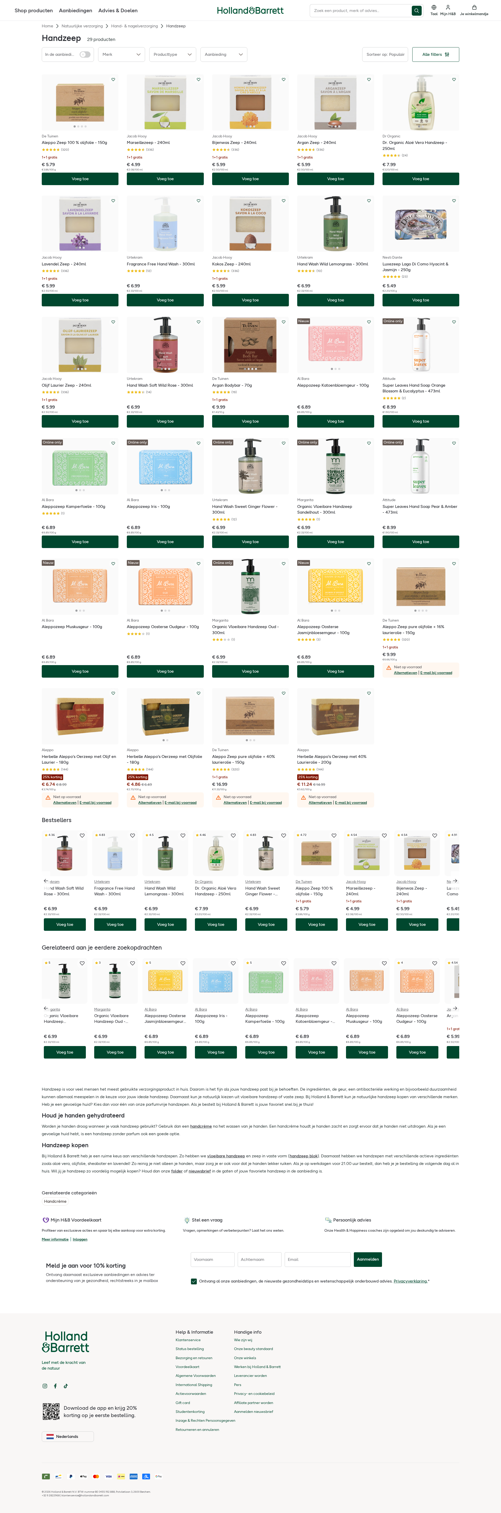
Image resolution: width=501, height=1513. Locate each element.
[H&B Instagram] (45, 1386)
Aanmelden (368, 1259)
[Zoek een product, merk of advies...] (418, 10)
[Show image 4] (86, 126)
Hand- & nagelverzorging (134, 25)
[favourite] (82, 835)
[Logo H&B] (250, 12)
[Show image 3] (82, 126)
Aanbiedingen (75, 10)
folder (177, 1171)
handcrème (201, 1126)
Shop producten (34, 10)
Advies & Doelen (118, 10)
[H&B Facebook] (55, 1386)
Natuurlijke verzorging (82, 25)
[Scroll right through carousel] (455, 880)
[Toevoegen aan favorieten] (113, 79)
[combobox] (361, 10)
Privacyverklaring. (411, 1281)
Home (47, 25)
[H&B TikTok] (66, 1386)
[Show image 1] (75, 126)
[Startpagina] (250, 10)
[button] (121, 54)
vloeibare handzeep (226, 1155)
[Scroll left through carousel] (46, 880)
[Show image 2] (78, 126)
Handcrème (55, 1201)
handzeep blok (304, 1155)
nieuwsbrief (200, 1171)
